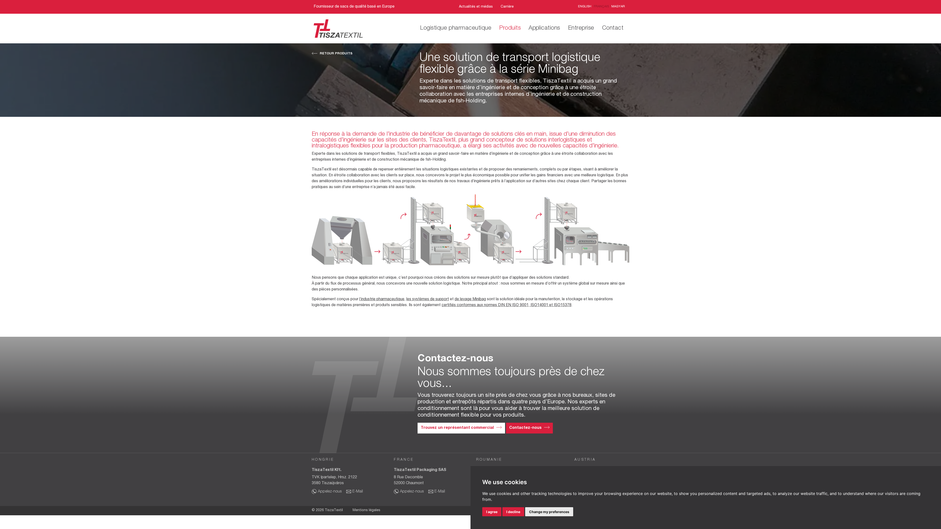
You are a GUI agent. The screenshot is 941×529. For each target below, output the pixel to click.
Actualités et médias (476, 7)
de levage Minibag (470, 299)
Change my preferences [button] (549, 512)
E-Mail (357, 492)
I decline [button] (513, 512)
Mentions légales (366, 510)
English (584, 6)
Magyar (618, 6)
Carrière (507, 7)
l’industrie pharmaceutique (381, 299)
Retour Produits (336, 53)
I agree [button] (491, 512)
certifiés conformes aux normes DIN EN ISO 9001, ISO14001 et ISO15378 (506, 305)
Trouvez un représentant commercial (457, 428)
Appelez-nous (330, 492)
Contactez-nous (525, 428)
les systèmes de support (427, 299)
